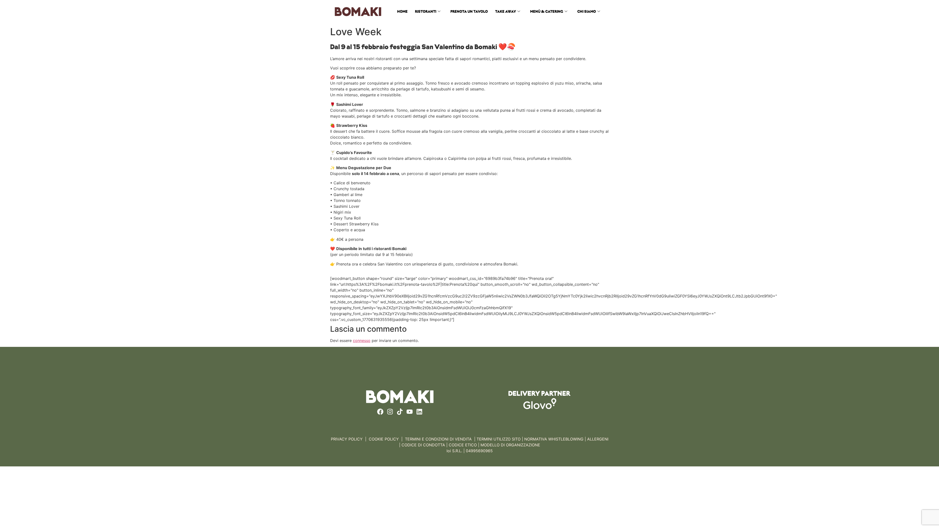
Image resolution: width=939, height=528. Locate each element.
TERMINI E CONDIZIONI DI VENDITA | (440, 439)
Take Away (505, 12)
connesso (361, 340)
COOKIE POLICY (384, 439)
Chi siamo (586, 12)
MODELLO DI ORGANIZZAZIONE (510, 444)
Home (402, 12)
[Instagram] (390, 411)
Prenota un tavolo (469, 12)
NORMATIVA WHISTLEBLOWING (553, 439)
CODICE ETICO (463, 444)
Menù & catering (546, 12)
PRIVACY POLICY (347, 439)
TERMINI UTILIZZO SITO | (500, 439)
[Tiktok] (400, 411)
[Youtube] (409, 411)
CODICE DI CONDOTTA (423, 444)
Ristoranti (425, 12)
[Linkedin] (419, 411)
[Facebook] (380, 411)
